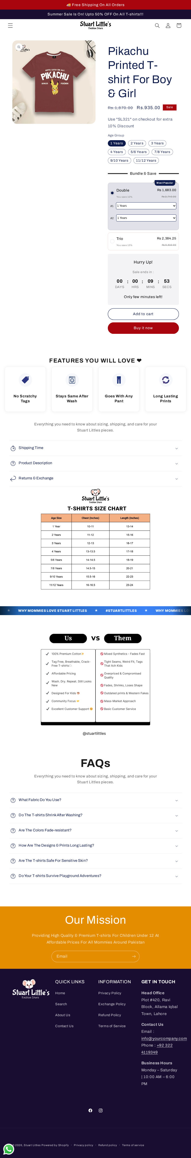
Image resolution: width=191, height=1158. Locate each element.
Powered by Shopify (55, 1145)
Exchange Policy (112, 1004)
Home (60, 993)
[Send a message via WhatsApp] (8, 1149)
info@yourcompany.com (164, 1038)
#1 (112, 206)
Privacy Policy (109, 993)
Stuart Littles (32, 1145)
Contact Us (64, 1026)
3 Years (157, 143)
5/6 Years (139, 152)
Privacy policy (83, 1145)
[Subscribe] (134, 956)
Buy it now (143, 328)
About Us (62, 1015)
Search (61, 1004)
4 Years (116, 152)
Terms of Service (112, 1026)
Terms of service (133, 1145)
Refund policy (107, 1145)
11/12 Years (146, 160)
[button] (10, 25)
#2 (112, 218)
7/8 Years (162, 152)
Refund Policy (109, 1015)
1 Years (116, 143)
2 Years (137, 143)
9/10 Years (119, 160)
